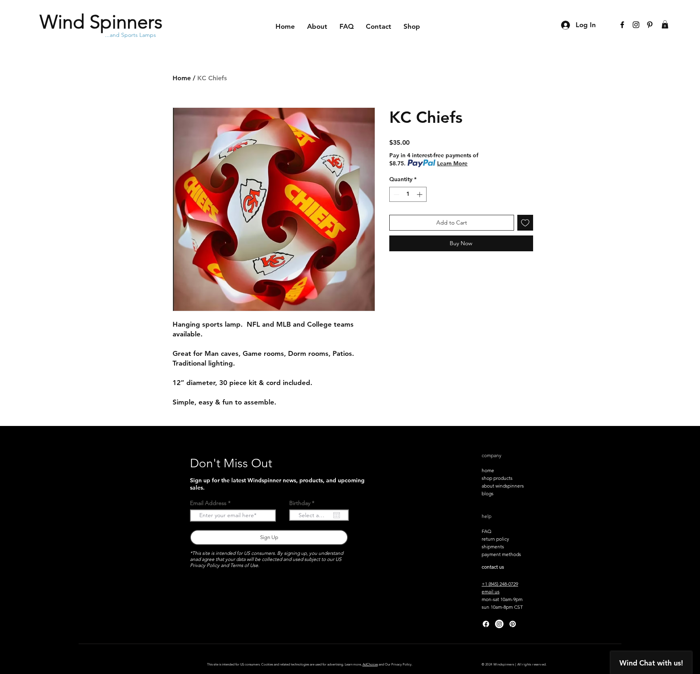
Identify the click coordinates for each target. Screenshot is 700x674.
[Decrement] (396, 194)
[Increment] (420, 194)
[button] (665, 24)
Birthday (303, 503)
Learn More (452, 163)
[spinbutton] (408, 194)
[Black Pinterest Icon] (649, 24)
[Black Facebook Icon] (622, 24)
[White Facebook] (486, 624)
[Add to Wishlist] (525, 223)
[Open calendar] (336, 515)
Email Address (208, 503)
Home (182, 78)
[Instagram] (499, 624)
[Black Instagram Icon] (636, 24)
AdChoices (370, 664)
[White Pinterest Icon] (512, 624)
